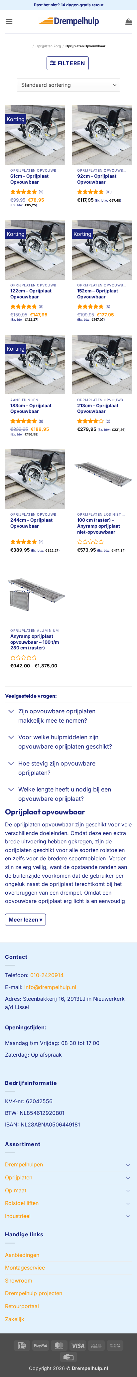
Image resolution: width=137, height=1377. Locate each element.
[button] (9, 21)
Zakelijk (14, 1319)
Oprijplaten (18, 1177)
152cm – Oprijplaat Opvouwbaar (97, 293)
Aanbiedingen (22, 1255)
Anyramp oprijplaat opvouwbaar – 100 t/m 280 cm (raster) (34, 641)
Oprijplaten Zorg (48, 46)
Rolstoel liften (22, 1203)
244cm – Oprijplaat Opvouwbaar (31, 523)
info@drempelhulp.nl (50, 987)
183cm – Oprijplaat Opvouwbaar (31, 408)
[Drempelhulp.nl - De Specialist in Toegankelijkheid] (68, 21)
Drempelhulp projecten (33, 1293)
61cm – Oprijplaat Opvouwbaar (29, 179)
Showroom (18, 1280)
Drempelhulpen (24, 1164)
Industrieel (18, 1216)
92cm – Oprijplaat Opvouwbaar (96, 179)
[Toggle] (11, 712)
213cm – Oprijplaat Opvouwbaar (97, 408)
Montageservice (25, 1267)
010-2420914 (47, 975)
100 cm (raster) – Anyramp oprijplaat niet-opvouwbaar (98, 525)
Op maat (15, 1190)
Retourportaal (22, 1306)
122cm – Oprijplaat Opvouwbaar (31, 293)
